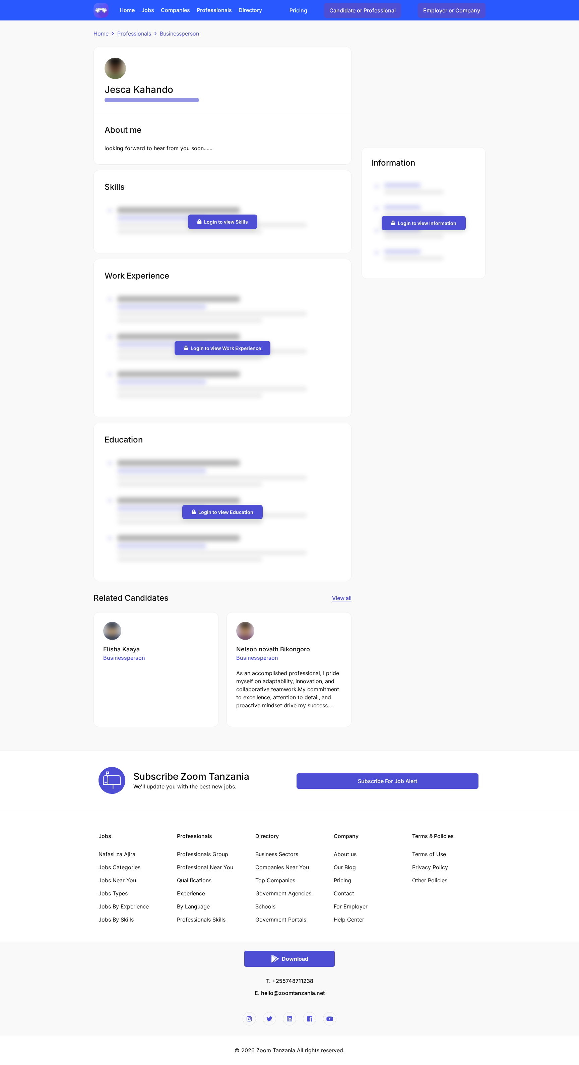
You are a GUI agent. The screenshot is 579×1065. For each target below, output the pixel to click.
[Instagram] (249, 1018)
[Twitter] (269, 1018)
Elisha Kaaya (121, 649)
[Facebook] (309, 1018)
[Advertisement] (424, 93)
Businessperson (179, 33)
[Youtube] (329, 1018)
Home (101, 33)
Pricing (298, 10)
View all (341, 598)
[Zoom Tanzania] (101, 9)
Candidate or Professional (362, 10)
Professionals (134, 33)
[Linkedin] (289, 1018)
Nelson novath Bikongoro (273, 649)
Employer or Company (451, 10)
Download (295, 958)
